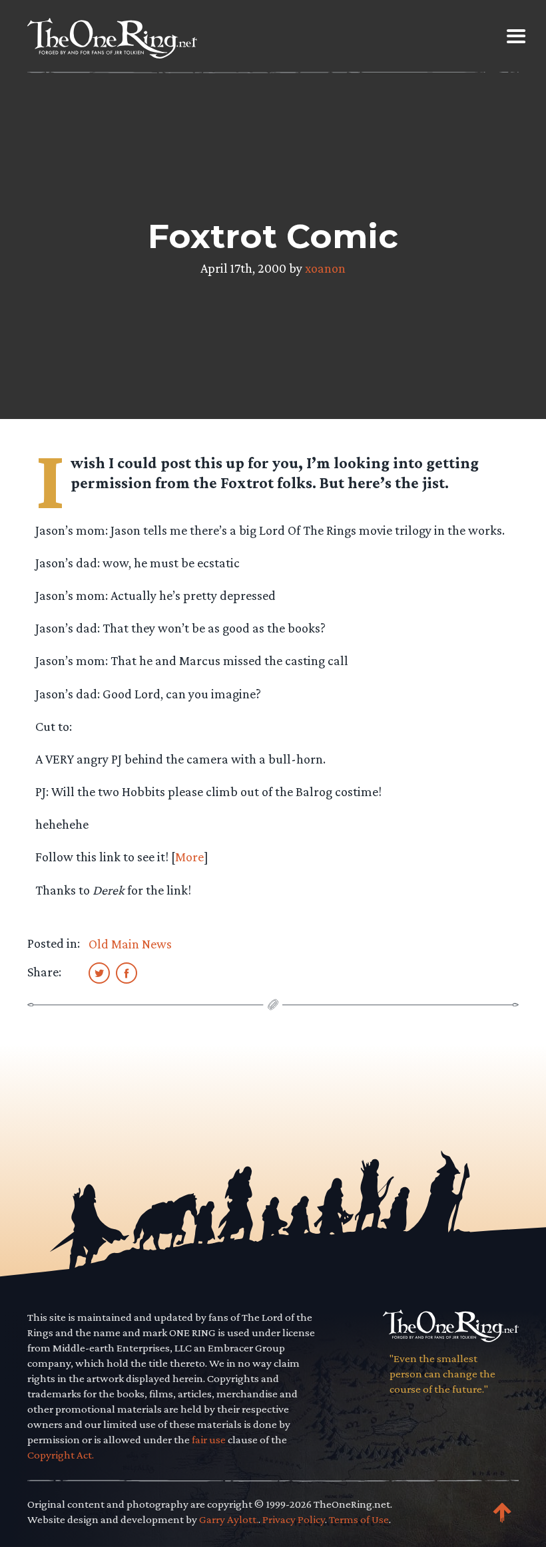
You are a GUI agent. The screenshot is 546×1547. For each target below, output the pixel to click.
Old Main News (130, 943)
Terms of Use (359, 1519)
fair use (209, 1439)
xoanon (325, 268)
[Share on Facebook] (126, 972)
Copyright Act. (60, 1455)
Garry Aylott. (228, 1519)
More (189, 856)
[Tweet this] (99, 972)
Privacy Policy (293, 1519)
